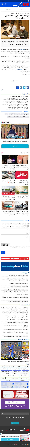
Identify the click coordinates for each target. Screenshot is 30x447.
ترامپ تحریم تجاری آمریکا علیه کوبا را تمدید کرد (18, 275)
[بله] (21, 418)
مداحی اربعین (25, 371)
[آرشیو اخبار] (9, 418)
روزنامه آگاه (8, 380)
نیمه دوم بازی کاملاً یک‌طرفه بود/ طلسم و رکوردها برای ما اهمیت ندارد (15, 313)
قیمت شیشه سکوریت (9, 366)
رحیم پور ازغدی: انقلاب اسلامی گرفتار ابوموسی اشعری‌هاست (16, 336)
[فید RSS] (12, 418)
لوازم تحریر (17, 366)
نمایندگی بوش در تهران (6, 376)
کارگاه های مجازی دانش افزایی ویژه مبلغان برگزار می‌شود (17, 109)
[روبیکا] (14, 418)
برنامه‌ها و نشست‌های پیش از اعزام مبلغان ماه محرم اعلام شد (15, 101)
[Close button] (29, 433)
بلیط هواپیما (15, 376)
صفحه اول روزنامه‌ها (23, 340)
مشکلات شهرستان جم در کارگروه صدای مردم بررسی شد (17, 301)
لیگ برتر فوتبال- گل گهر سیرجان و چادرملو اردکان (18, 281)
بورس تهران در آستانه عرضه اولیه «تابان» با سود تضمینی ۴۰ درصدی (14, 307)
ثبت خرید (15, 146)
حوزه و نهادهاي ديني (17, 10)
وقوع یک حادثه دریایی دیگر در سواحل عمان (19, 286)
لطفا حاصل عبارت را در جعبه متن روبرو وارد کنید (19, 247)
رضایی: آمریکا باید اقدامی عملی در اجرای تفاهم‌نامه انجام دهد (16, 329)
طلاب (7, 114)
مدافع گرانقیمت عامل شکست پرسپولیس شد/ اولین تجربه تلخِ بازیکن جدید (15, 325)
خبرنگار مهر (22, 49)
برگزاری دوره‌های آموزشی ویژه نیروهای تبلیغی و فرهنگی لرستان (15, 99)
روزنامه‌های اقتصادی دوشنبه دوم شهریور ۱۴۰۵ (18, 361)
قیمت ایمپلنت (14, 373)
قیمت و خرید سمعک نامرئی (12, 378)
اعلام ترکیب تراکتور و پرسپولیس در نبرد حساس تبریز (17, 319)
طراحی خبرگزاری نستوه (22, 444)
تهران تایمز (22, 380)
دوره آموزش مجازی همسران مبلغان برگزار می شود (18, 107)
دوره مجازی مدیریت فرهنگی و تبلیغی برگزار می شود (17, 98)
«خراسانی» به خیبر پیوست (22, 294)
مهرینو (3, 378)
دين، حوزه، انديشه (25, 10)
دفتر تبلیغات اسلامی (17, 116)
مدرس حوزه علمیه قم (24, 114)
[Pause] (3, 137)
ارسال (3, 252)
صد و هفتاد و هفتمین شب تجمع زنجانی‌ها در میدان (17, 278)
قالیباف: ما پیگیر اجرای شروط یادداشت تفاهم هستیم (17, 322)
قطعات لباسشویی (5, 373)
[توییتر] (16, 418)
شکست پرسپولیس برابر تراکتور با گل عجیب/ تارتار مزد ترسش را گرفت (15, 332)
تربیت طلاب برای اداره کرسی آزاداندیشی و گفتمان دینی (17, 102)
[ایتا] (7, 418)
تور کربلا (10, 369)
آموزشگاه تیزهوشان (24, 376)
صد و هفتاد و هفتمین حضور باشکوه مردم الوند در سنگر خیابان (15, 292)
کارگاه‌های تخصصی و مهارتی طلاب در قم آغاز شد (18, 106)
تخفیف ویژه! (10, 439)
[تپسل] (2, 122)
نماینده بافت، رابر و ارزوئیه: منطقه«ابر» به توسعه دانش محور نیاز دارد (15, 298)
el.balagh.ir (19, 69)
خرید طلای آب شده (24, 369)
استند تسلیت (4, 369)
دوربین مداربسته (17, 371)
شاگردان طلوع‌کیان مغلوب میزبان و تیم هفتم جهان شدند (16, 317)
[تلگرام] (23, 418)
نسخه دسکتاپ (15, 423)
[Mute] (5, 137)
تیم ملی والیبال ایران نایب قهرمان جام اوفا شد (18, 310)
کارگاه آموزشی (12, 114)
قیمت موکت (16, 369)
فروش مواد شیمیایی (24, 373)
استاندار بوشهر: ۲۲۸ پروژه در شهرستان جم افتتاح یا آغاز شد (16, 289)
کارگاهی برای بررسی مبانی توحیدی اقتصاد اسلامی (18, 96)
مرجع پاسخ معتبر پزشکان (6, 371)
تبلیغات (9, 116)
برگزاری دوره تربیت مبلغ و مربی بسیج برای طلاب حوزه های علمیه (15, 104)
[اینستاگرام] (18, 418)
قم (17, 114)
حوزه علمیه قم (25, 116)
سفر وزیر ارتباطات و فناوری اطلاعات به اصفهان (19, 283)
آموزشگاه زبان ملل (24, 378)
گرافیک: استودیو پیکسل (12, 444)
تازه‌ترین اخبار (25, 273)
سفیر (2, 366)
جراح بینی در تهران (25, 366)
